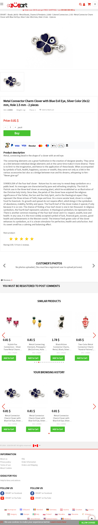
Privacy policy (5, 462)
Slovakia (61, 514)
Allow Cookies (88, 522)
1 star (11, 238)
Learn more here (58, 521)
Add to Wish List (48, 110)
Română (40, 509)
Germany (53, 509)
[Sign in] (84, 4)
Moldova (67, 519)
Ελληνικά (26, 509)
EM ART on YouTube (13, 498)
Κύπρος (88, 514)
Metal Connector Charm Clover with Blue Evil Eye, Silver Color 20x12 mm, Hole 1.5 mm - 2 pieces (12, 418)
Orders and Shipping (30, 465)
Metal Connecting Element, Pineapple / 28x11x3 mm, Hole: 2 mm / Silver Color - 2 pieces (36, 347)
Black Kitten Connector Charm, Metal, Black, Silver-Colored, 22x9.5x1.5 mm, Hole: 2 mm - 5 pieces (61, 347)
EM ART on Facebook (13, 493)
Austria (66, 509)
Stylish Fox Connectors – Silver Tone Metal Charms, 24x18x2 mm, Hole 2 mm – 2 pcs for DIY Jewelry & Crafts (12, 347)
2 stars (16, 238)
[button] (34, 362)
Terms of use (5, 465)
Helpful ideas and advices (10, 480)
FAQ (23, 459)
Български (12, 509)
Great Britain (35, 519)
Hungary (14, 514)
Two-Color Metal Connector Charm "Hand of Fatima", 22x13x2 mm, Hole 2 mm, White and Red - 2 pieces (86, 347)
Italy (37, 514)
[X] (1, 521)
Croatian (79, 509)
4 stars (26, 238)
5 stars (32, 238)
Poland (48, 514)
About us (3, 459)
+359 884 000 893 (66, 10)
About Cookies (6, 468)
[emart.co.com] (17, 4)
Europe (26, 514)
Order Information (29, 462)
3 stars (21, 238)
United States (52, 519)
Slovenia (75, 514)
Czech (91, 509)
